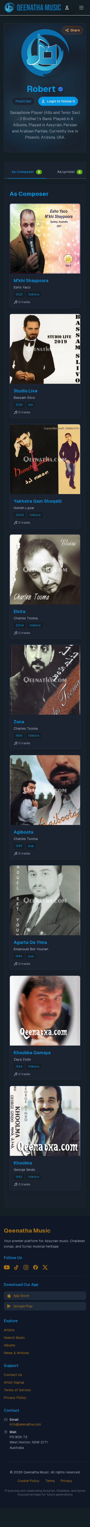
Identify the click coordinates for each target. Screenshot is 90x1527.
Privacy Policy (15, 1398)
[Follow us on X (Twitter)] (45, 1267)
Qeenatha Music (27, 1230)
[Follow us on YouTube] (7, 1267)
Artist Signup (14, 1382)
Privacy (66, 1481)
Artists (9, 1330)
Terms (50, 1481)
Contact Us (13, 1375)
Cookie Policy (29, 1481)
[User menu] (67, 7)
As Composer (26, 172)
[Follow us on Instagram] (26, 1267)
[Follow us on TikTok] (16, 1267)
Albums (9, 1345)
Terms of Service (17, 1390)
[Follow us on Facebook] (35, 1267)
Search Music (14, 1338)
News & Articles (16, 1353)
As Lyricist (69, 172)
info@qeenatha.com (25, 1424)
